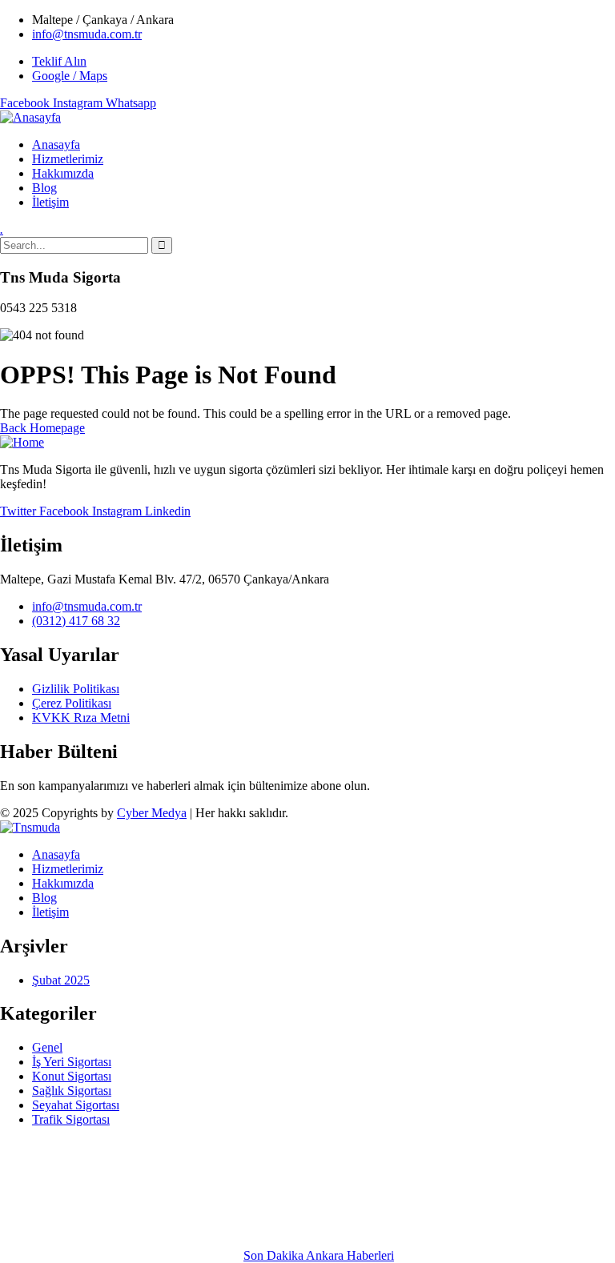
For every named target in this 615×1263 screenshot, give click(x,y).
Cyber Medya (152, 813)
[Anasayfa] (30, 117)
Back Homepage (42, 428)
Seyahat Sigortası (75, 1105)
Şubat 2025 (61, 980)
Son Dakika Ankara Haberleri (318, 1255)
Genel (47, 1047)
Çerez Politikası (71, 703)
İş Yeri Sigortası (71, 1062)
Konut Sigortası (71, 1076)
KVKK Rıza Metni (81, 717)
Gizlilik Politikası (75, 689)
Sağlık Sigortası (71, 1090)
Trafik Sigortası (71, 1119)
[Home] (22, 442)
